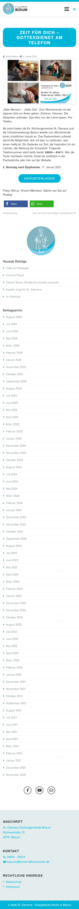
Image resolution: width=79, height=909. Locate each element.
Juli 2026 (11, 324)
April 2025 (12, 417)
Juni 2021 (12, 724)
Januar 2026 (13, 360)
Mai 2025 (11, 410)
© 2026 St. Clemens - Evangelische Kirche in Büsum (39, 905)
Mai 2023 (11, 567)
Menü (66, 9)
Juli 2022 (11, 631)
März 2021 (12, 746)
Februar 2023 (14, 589)
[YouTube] (39, 790)
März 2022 (12, 660)
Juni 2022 (12, 639)
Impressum (13, 886)
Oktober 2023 (14, 531)
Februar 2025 (14, 431)
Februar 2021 (14, 753)
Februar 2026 (14, 352)
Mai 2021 (11, 732)
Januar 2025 (13, 438)
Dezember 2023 (16, 517)
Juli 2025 (11, 395)
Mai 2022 (11, 646)
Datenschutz (14, 881)
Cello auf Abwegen (17, 268)
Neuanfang (11, 213)
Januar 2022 (13, 674)
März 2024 (12, 496)
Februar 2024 (14, 503)
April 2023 (12, 574)
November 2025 (16, 367)
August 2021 (14, 710)
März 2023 (12, 581)
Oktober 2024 (14, 460)
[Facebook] (27, 790)
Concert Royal (15, 275)
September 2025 (16, 381)
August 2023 (14, 546)
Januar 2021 (13, 760)
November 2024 (16, 453)
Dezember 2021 (16, 682)
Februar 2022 (14, 667)
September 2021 (16, 703)
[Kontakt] (51, 790)
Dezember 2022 (16, 603)
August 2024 (14, 467)
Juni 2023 (12, 560)
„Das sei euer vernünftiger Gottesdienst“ (52, 213)
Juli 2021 (11, 717)
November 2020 (16, 775)
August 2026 (14, 317)
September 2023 (16, 538)
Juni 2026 (12, 331)
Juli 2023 (11, 553)
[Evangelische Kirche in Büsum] (15, 8)
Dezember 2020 (16, 767)
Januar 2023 (13, 596)
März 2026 (12, 345)
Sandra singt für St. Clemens (24, 289)
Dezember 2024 (16, 445)
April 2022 (12, 653)
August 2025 (14, 388)
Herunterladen (39, 178)
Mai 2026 (11, 338)
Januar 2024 (13, 510)
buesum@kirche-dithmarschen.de (28, 862)
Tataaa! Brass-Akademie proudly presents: (32, 282)
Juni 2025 (12, 403)
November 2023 (16, 524)
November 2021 (16, 689)
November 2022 (16, 610)
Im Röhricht (13, 296)
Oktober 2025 (14, 374)
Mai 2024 (11, 488)
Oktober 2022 (14, 617)
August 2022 (14, 624)
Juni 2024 (12, 481)
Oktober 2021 (14, 696)
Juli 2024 (11, 474)
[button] (16, 203)
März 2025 (12, 424)
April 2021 (12, 739)
